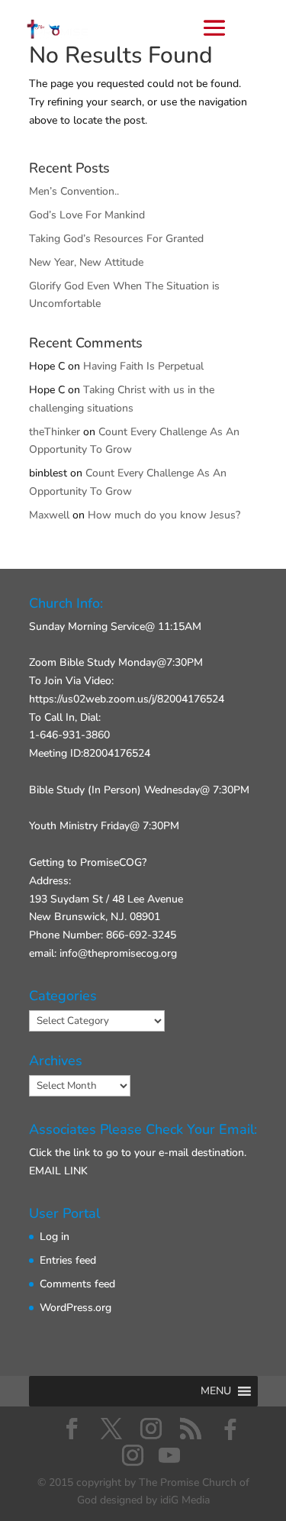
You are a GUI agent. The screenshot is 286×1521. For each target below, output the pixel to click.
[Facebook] (230, 1429)
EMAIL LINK (58, 1171)
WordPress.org (75, 1307)
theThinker (54, 432)
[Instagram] (132, 1455)
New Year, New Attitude (86, 262)
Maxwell (49, 515)
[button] (216, 1391)
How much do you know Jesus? (164, 515)
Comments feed (77, 1284)
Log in (54, 1236)
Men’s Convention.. (74, 191)
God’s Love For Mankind (87, 215)
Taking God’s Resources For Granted (116, 238)
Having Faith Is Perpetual (143, 366)
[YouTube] (169, 1455)
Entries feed (68, 1260)
